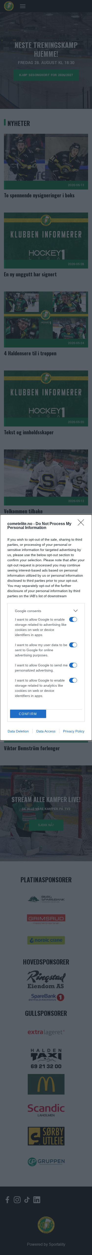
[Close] (82, 524)
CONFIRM (28, 714)
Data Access (45, 731)
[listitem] (46, 610)
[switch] (73, 619)
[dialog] (46, 627)
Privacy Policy (73, 731)
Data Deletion (18, 731)
